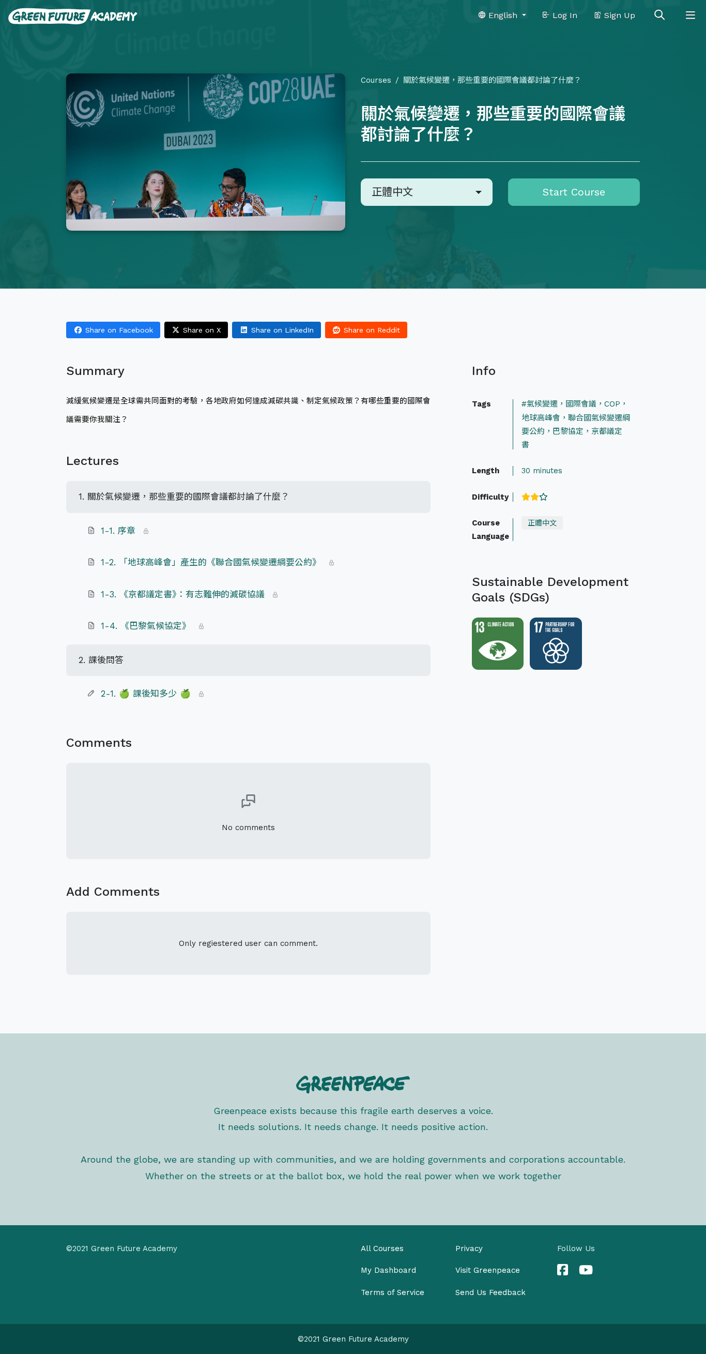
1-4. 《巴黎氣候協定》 (146, 626)
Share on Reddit (370, 330)
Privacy (469, 1248)
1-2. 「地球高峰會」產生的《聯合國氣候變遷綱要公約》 (211, 562)
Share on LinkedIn (281, 330)
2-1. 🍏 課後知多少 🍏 (147, 693)
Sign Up (618, 15)
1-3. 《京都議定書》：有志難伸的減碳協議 (183, 594)
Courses (376, 80)
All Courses (382, 1248)
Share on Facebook (118, 330)
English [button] (503, 15)
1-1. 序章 (118, 530)
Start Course (574, 192)
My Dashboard (388, 1270)
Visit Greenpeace (487, 1270)
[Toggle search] (659, 15)
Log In (563, 15)
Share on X (200, 330)
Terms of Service (392, 1292)
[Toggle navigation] (690, 15)
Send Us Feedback (490, 1292)
